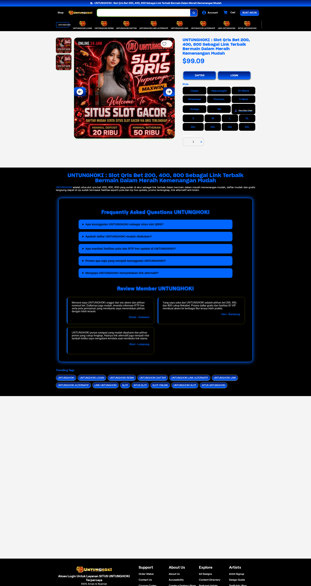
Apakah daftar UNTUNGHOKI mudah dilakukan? (118, 236)
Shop (61, 12)
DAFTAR (199, 75)
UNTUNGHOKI (64, 187)
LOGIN (234, 75)
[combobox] (143, 12)
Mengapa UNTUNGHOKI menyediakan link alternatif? (122, 273)
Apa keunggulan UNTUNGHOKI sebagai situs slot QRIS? (124, 224)
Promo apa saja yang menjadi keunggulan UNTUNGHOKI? (125, 260)
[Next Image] (169, 91)
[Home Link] (80, 13)
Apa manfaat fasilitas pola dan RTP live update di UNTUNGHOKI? (130, 248)
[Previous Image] (80, 91)
